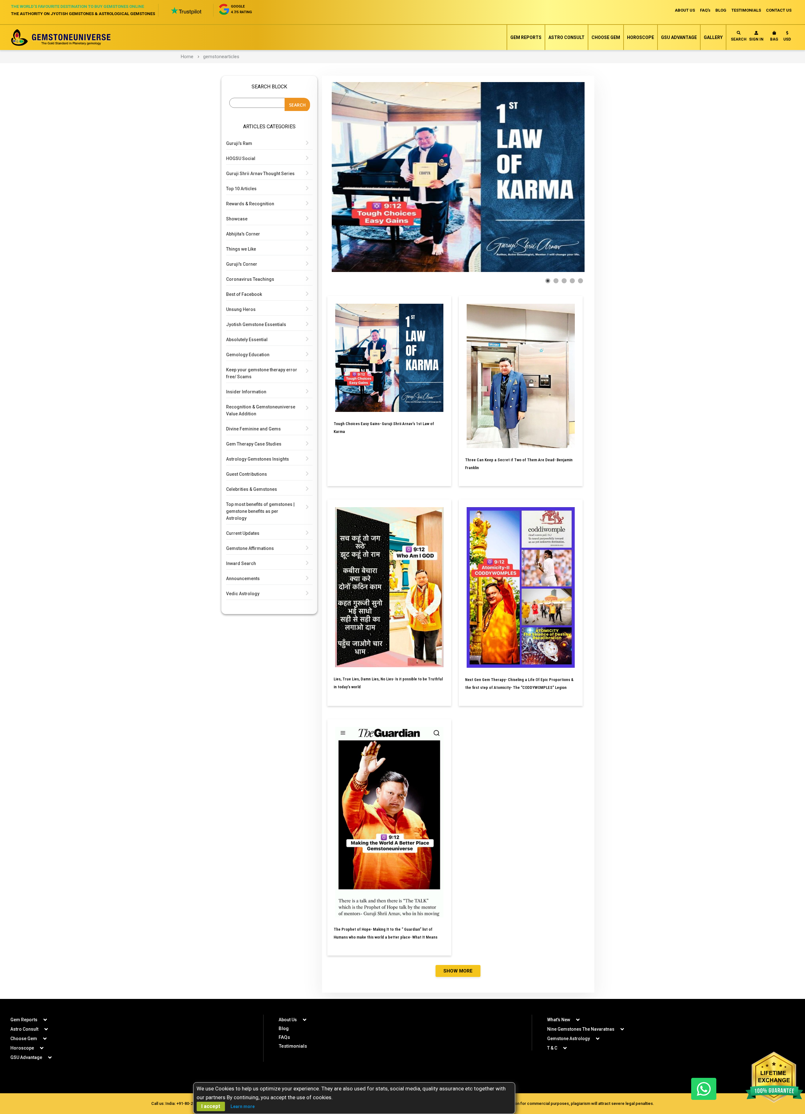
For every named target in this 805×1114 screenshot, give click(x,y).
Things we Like (241, 249)
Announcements (243, 578)
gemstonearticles (221, 56)
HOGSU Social (240, 158)
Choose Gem (605, 37)
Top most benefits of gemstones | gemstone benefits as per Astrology (260, 511)
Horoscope (640, 37)
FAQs (284, 1037)
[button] (787, 37)
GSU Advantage (679, 37)
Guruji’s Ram (239, 143)
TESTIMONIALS (746, 10)
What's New (558, 1019)
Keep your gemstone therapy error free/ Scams (261, 373)
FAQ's (705, 10)
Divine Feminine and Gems (253, 428)
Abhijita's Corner (243, 233)
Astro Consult (566, 37)
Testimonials (293, 1046)
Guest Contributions (246, 474)
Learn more (242, 1106)
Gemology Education (247, 354)
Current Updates (242, 533)
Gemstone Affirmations (250, 548)
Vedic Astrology (242, 593)
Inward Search (241, 563)
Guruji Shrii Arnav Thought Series (260, 173)
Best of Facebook (244, 294)
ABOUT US (685, 10)
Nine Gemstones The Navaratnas (580, 1029)
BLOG (720, 10)
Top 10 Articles (241, 188)
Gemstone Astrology (568, 1038)
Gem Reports (525, 37)
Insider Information (246, 391)
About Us (288, 1019)
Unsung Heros (241, 309)
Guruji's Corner (241, 264)
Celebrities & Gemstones (251, 489)
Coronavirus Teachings (250, 279)
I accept (210, 1106)
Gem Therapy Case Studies (253, 443)
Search (739, 39)
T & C (552, 1047)
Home (187, 56)
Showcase (236, 218)
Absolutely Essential (247, 339)
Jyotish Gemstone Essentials (256, 324)
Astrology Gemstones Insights (257, 459)
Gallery (713, 37)
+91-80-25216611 (192, 1103)
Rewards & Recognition (250, 203)
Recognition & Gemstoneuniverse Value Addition (260, 410)
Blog (284, 1028)
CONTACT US (778, 10)
